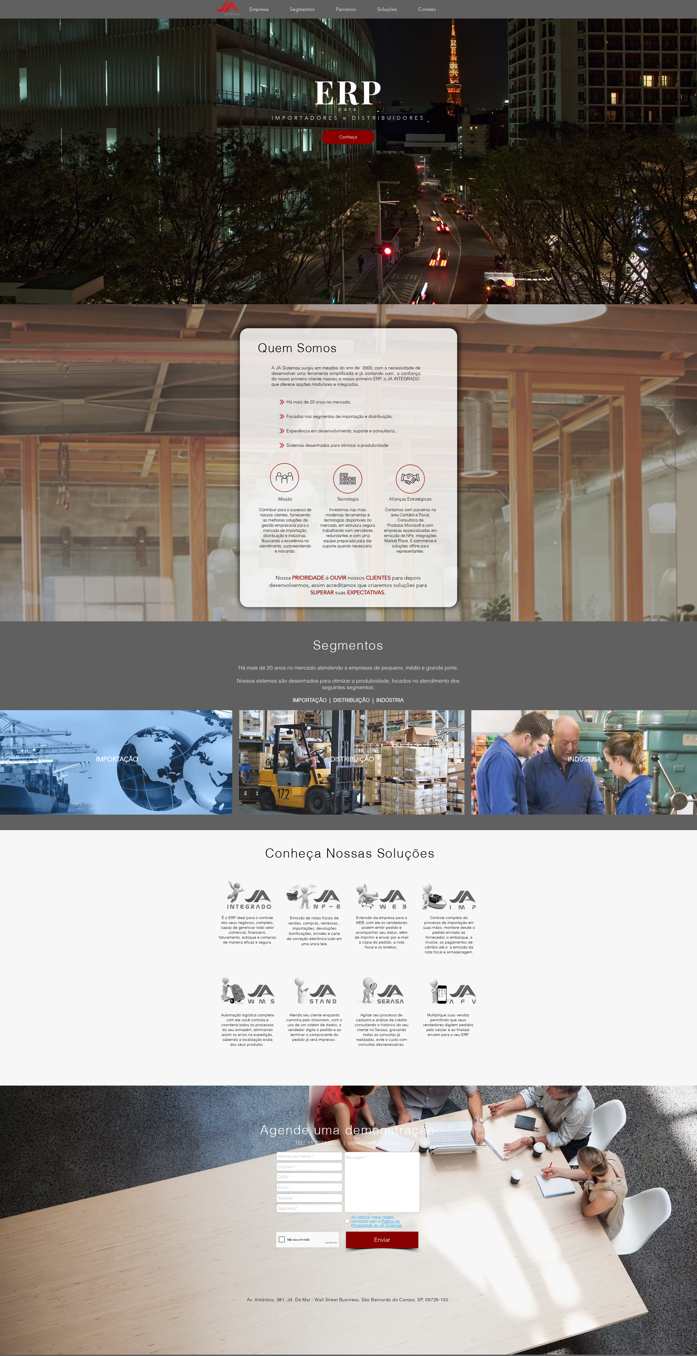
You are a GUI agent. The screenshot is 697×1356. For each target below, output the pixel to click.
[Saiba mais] (247, 896)
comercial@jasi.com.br (375, 1143)
